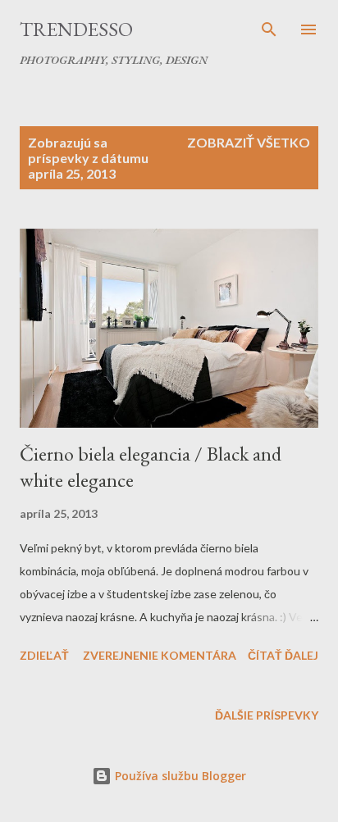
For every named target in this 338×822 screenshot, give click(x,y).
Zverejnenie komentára (159, 655)
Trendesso (76, 29)
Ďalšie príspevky (266, 715)
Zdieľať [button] (44, 655)
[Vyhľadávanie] (269, 29)
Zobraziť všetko (248, 142)
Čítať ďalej (283, 655)
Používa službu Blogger (179, 775)
